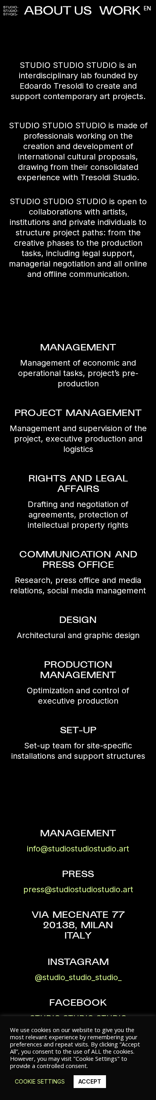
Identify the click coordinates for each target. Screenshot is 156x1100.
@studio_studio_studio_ (78, 977)
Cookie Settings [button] (40, 1081)
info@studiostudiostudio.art (78, 848)
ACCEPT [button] (89, 1081)
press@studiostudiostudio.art (78, 889)
